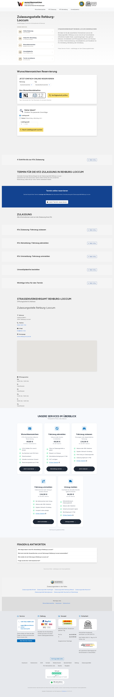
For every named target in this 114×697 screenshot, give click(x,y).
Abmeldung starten (57, 469)
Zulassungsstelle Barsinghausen (44, 592)
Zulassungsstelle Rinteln (29, 589)
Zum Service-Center (26, 640)
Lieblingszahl (25, 122)
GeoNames (64, 691)
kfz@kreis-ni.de (21, 331)
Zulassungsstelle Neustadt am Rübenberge (66, 592)
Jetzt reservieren (29, 469)
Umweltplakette (75, 9)
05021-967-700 (21, 325)
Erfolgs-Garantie (53, 462)
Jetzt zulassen (84, 469)
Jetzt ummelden (43, 521)
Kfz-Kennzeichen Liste (49, 665)
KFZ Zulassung (52, 9)
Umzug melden (70, 521)
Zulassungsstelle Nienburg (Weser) (64, 589)
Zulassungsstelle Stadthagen (45, 589)
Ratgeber (67, 665)
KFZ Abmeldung (63, 9)
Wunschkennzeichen (40, 9)
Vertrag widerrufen (57, 659)
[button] (57, 549)
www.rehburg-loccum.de (24, 336)
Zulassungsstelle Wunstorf (82, 589)
